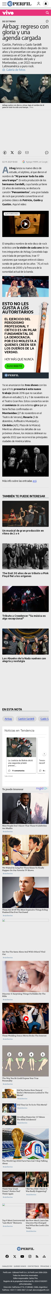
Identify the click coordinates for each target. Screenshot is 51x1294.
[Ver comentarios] (46, 22)
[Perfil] (25, 1249)
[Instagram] (29, 1256)
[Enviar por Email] (26, 152)
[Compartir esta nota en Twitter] (12, 152)
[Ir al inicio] (19, 3)
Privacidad (44, 1266)
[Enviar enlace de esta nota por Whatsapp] (19, 152)
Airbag (8, 718)
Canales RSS (7, 1266)
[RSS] (37, 1256)
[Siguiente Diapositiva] (44, 754)
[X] (14, 1256)
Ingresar (38, 4)
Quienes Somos (20, 1266)
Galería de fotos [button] (15, 69)
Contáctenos (33, 1266)
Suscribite (14, 366)
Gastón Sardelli (26, 718)
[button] (25, 92)
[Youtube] (22, 1256)
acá (34, 480)
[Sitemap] (44, 1256)
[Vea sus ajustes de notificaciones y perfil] (46, 4)
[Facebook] (7, 1257)
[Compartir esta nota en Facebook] (4, 152)
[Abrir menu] (4, 3)
